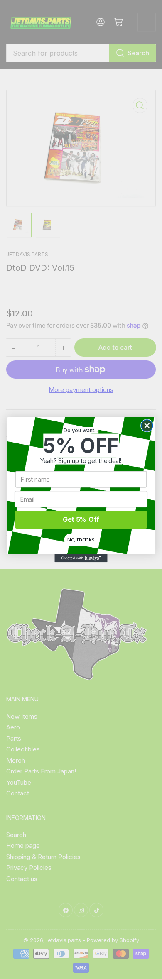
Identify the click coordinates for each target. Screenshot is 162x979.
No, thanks (80, 539)
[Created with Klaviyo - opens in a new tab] (80, 558)
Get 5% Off (81, 519)
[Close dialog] (147, 425)
